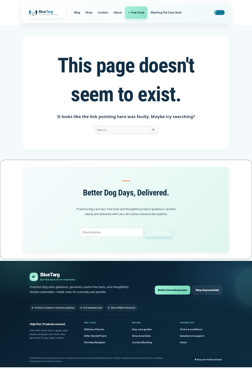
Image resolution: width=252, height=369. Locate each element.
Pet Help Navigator (95, 342)
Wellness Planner (94, 329)
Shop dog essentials (207, 290)
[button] (219, 12)
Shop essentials (141, 335)
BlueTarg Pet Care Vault (166, 12)
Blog (77, 12)
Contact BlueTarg (142, 342)
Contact (103, 12)
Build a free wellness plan (172, 290)
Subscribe (158, 232)
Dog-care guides (142, 329)
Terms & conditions (191, 329)
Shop (89, 12)
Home (183, 342)
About (118, 12)
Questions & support (192, 335)
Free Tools (137, 12)
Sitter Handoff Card (95, 335)
